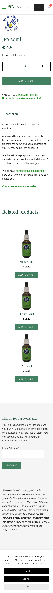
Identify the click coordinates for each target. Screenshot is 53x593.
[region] (26, 571)
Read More (40, 563)
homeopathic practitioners (30, 170)
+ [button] (42, 66)
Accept (26, 571)
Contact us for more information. (20, 186)
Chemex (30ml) (27, 313)
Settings (26, 579)
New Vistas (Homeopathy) (28, 98)
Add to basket (26, 81)
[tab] (26, 114)
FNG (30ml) (27, 365)
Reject (27, 587)
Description (11, 113)
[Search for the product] (39, 7)
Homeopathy (8, 98)
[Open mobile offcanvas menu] (4, 7)
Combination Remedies (27, 95)
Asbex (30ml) (26, 261)
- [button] (10, 66)
